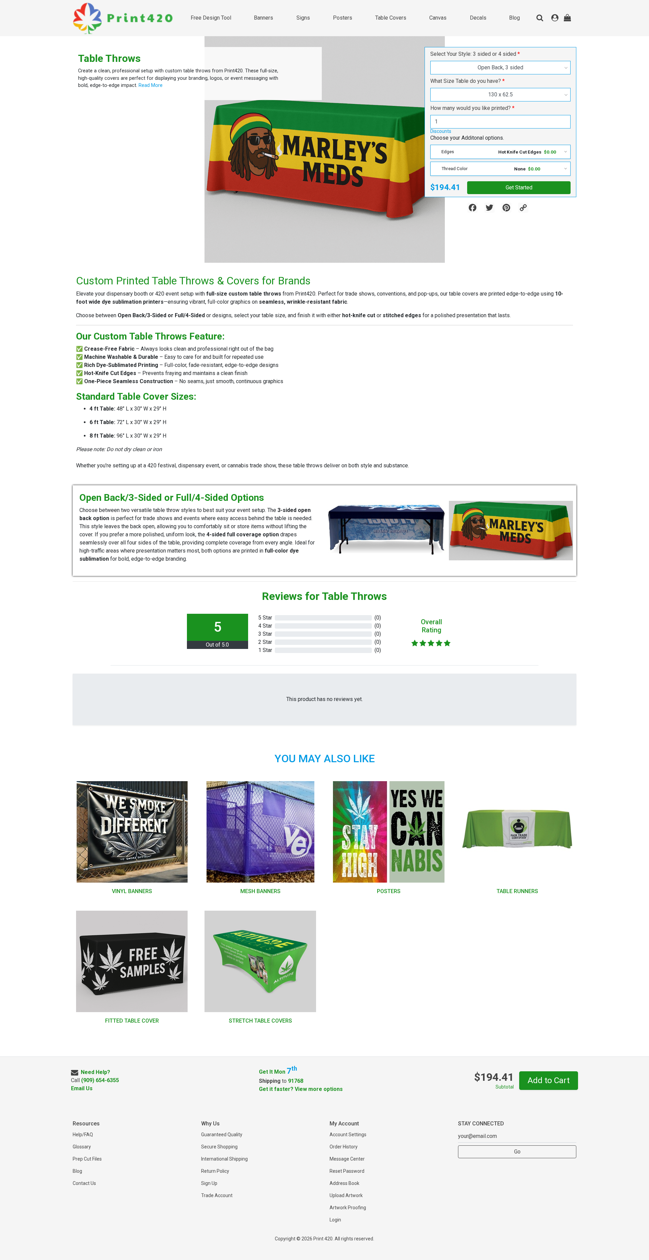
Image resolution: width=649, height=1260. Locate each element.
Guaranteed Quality (221, 1134)
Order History (344, 1146)
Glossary (82, 1146)
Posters (342, 18)
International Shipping (224, 1159)
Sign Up (209, 1183)
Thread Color (454, 168)
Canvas (438, 18)
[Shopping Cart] (567, 17)
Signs (303, 18)
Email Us (82, 1088)
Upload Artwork (346, 1195)
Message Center (347, 1159)
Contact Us (84, 1183)
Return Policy (215, 1171)
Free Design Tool (211, 18)
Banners (263, 18)
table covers (390, 18)
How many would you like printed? (470, 108)
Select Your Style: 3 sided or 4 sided (473, 54)
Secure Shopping (219, 1146)
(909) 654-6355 (100, 1080)
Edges (447, 151)
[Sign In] (554, 17)
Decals (478, 18)
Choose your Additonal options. (467, 138)
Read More (150, 85)
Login (335, 1219)
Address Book (344, 1183)
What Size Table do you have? (465, 81)
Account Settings (348, 1134)
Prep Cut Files (87, 1159)
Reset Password (347, 1171)
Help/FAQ (83, 1134)
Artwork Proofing (348, 1207)
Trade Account (217, 1195)
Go (517, 1151)
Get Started (519, 187)
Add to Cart (549, 1080)
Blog (514, 18)
